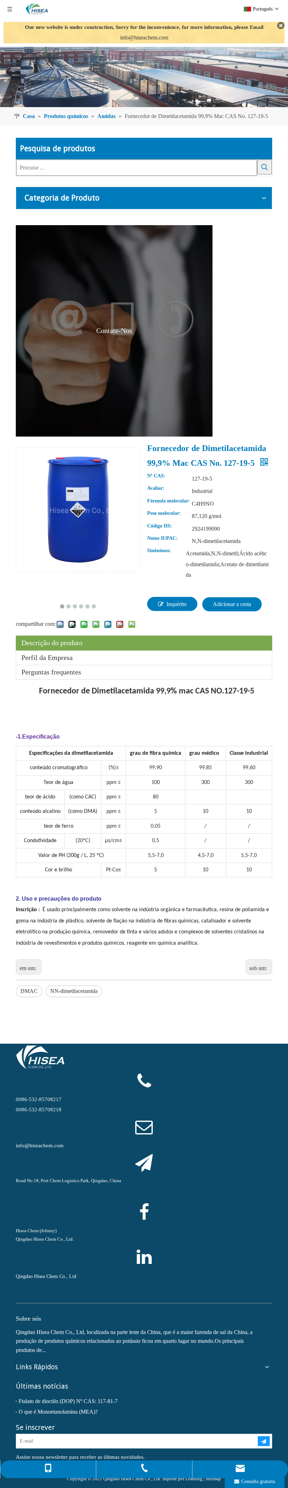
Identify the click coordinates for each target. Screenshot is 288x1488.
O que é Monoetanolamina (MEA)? (58, 1412)
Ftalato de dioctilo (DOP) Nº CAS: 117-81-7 (68, 1401)
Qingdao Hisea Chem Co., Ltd (46, 1276)
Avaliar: (155, 488)
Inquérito (176, 604)
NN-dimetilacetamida (74, 991)
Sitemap (213, 1478)
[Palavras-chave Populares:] (264, 167)
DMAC (29, 991)
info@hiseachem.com (144, 38)
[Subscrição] (264, 1441)
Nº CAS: (156, 476)
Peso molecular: (164, 513)
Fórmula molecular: (168, 501)
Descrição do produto (52, 643)
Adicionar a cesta (232, 604)
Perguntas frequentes (51, 672)
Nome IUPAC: (162, 538)
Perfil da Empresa (47, 657)
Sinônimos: (159, 550)
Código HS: (159, 526)
